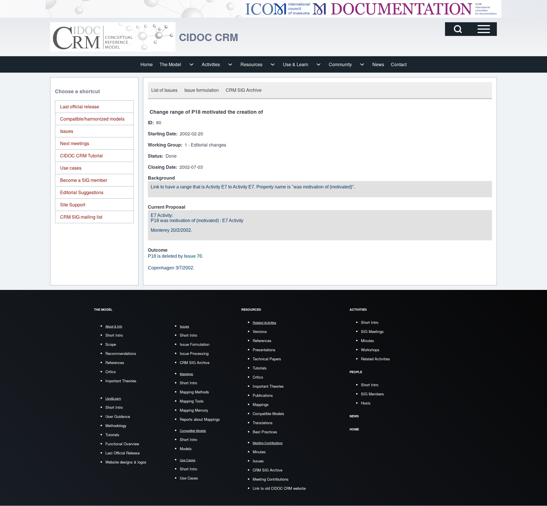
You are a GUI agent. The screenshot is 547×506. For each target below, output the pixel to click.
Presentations (264, 349)
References (114, 362)
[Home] (112, 37)
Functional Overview (122, 443)
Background (161, 178)
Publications (263, 395)
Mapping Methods (194, 392)
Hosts (366, 403)
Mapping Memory (194, 410)
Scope (110, 344)
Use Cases (189, 478)
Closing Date (162, 167)
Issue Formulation (194, 344)
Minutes (259, 451)
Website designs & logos (125, 462)
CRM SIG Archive (194, 362)
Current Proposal (166, 207)
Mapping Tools (192, 401)
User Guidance (117, 416)
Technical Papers (267, 358)
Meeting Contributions (271, 479)
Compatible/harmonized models (92, 118)
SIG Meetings (372, 331)
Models (186, 448)
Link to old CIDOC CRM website (279, 488)
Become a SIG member (83, 180)
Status (155, 156)
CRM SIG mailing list (81, 217)
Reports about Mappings (200, 419)
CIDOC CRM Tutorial (81, 155)
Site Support (72, 204)
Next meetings (74, 143)
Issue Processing (194, 353)
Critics (110, 371)
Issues (66, 131)
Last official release (79, 106)
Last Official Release (122, 453)
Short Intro (114, 335)
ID (150, 123)
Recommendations (120, 353)
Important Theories (120, 380)
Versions (260, 331)
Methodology (115, 425)
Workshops (370, 349)
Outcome (158, 250)
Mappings (261, 404)
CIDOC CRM (208, 37)
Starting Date (162, 134)
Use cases (70, 167)
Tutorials (112, 434)
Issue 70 (193, 256)
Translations (263, 422)
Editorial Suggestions (81, 192)
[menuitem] (146, 64)
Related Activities (375, 358)
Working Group (164, 145)
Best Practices (265, 431)
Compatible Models (268, 413)
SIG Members (372, 394)
